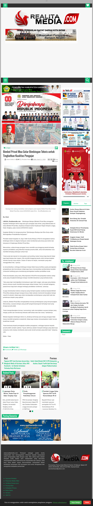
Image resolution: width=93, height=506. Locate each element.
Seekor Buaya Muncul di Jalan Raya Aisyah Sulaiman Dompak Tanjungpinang (79, 211)
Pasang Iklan (9, 485)
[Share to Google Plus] (17, 381)
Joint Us (7, 495)
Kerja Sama (9, 490)
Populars (66, 203)
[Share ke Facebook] (17, 159)
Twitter (15, 349)
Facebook (7, 349)
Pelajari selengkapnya (60, 502)
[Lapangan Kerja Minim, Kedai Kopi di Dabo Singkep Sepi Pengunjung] (11, 379)
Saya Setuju (76, 502)
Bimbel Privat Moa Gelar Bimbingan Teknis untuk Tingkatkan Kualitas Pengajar (29, 154)
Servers (7, 493)
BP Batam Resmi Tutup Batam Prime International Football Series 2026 (79, 270)
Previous (3, 379)
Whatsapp (23, 349)
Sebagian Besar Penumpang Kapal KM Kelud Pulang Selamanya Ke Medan (79, 230)
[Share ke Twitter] (19, 159)
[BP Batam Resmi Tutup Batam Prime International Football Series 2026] (66, 267)
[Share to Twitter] (14, 381)
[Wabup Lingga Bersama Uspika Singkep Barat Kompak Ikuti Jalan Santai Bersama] (66, 291)
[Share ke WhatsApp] (20, 159)
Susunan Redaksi (10, 478)
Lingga (8, 148)
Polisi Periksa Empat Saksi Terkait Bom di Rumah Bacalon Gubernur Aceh (78, 248)
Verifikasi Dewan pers (12, 483)
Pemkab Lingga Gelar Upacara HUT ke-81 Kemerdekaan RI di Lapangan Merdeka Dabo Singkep (50, 395)
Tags (85, 203)
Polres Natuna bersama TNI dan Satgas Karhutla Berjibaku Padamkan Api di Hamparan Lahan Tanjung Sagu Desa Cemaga (75, 307)
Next (57, 379)
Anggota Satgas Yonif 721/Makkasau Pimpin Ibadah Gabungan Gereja (79, 239)
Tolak (87, 502)
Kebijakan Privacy (11, 488)
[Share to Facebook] (11, 381)
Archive (76, 203)
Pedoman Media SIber (12, 481)
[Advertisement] (46, 60)
